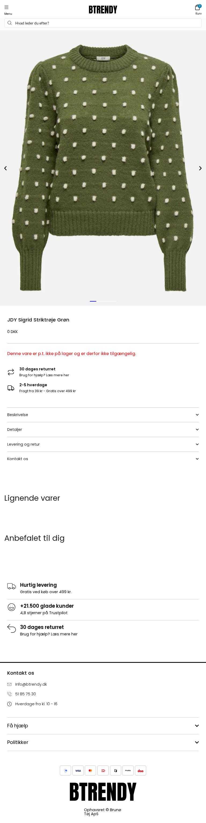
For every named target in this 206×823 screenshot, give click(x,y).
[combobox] (102, 23)
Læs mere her (57, 375)
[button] (6, 7)
